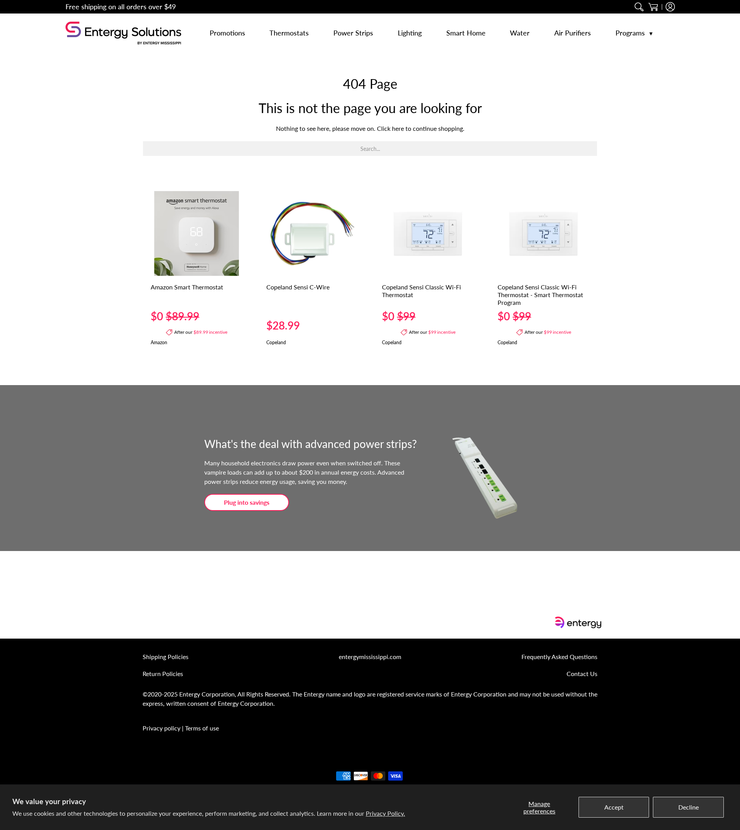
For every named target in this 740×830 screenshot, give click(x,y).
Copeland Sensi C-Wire (298, 287)
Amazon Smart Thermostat (187, 287)
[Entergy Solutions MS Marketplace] (123, 33)
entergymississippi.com (370, 656)
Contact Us (582, 673)
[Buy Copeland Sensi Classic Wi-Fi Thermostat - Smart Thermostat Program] (543, 233)
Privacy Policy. (385, 813)
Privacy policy (161, 728)
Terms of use (202, 728)
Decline (688, 807)
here (398, 128)
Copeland (276, 342)
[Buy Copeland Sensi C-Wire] (312, 233)
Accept (614, 807)
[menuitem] (639, 7)
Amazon (159, 342)
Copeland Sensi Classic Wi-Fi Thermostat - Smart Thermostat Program (540, 294)
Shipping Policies (165, 656)
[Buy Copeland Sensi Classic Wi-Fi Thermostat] (428, 233)
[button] (653, 7)
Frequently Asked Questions (559, 656)
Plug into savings (246, 502)
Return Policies (163, 673)
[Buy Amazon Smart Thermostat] (196, 233)
